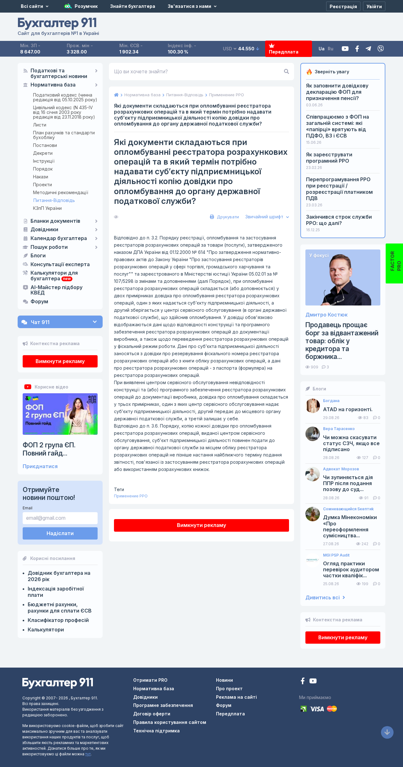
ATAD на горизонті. (347, 409)
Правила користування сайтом (169, 722)
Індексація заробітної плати (56, 591)
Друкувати (227, 216)
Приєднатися (40, 466)
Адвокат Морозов (341, 469)
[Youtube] (345, 48)
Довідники (44, 229)
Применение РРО (131, 496)
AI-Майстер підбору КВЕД (56, 290)
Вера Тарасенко (339, 429)
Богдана (331, 401)
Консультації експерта (60, 264)
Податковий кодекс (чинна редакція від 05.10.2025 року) (65, 97)
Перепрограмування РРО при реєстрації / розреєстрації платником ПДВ (339, 188)
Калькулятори (46, 629)
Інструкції (43, 161)
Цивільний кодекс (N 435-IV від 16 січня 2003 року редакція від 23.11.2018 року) (64, 112)
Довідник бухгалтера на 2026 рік (59, 576)
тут (88, 754)
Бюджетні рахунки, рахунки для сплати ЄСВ (60, 607)
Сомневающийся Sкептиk (348, 509)
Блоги (38, 256)
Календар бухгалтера (59, 238)
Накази (40, 176)
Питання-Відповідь (54, 200)
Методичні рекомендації (60, 192)
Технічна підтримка (156, 730)
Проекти (42, 184)
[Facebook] (357, 48)
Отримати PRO (150, 680)
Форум (39, 302)
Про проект (229, 688)
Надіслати (60, 533)
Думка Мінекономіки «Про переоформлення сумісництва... (350, 526)
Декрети (43, 153)
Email (27, 508)
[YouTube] (313, 681)
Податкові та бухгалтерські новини (59, 73)
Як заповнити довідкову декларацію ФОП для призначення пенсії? (337, 91)
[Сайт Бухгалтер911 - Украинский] (57, 683)
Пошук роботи (49, 247)
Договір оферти (151, 713)
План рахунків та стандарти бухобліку (64, 135)
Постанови (45, 145)
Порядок (43, 168)
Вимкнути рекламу (60, 361)
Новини (224, 680)
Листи (39, 124)
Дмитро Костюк (326, 315)
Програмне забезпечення (163, 705)
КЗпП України (47, 208)
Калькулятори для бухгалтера (54, 276)
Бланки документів (55, 221)
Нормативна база (53, 85)
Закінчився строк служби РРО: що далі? (339, 220)
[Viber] (380, 48)
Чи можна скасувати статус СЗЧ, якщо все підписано (351, 443)
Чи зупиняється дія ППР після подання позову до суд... (348, 483)
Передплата (283, 51)
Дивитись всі (323, 598)
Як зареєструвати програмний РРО (329, 157)
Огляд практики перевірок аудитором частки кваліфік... (351, 570)
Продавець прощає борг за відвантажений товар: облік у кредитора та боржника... (341, 341)
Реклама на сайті (236, 697)
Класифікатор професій (58, 620)
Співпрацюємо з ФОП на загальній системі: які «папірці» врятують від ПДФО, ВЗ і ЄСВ (337, 126)
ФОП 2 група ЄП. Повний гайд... (49, 449)
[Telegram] (368, 48)
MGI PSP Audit (336, 555)
